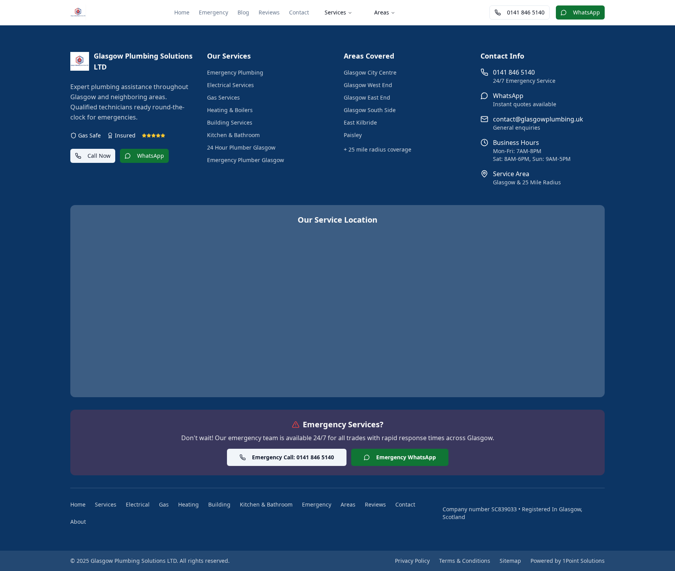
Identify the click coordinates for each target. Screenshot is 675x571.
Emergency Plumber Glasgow (245, 160)
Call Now (99, 155)
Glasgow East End (367, 97)
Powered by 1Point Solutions (567, 560)
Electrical (138, 504)
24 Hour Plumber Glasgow (241, 147)
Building (219, 504)
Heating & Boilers (230, 110)
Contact (299, 12)
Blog (243, 12)
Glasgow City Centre (370, 72)
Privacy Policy (412, 560)
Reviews (269, 12)
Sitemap (510, 560)
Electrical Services (230, 85)
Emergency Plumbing (235, 72)
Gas (164, 504)
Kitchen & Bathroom (233, 135)
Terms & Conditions (464, 560)
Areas (381, 12)
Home (181, 12)
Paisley (353, 135)
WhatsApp (586, 12)
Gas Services (223, 97)
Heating (188, 504)
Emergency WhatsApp (406, 457)
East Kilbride (360, 122)
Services (335, 12)
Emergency (213, 12)
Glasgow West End (368, 85)
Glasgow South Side (370, 110)
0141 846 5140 (526, 12)
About (78, 521)
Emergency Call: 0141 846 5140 (293, 457)
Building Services (229, 122)
